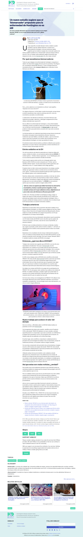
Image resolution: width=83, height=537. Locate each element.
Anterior (10, 508)
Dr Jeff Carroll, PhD (34, 38)
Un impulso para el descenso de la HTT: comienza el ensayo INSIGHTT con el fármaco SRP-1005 (41, 499)
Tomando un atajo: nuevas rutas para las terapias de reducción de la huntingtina (18, 499)
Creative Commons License (54, 533)
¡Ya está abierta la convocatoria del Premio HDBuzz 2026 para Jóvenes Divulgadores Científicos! (64, 499)
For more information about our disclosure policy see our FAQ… (39, 425)
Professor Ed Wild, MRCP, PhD (42, 41)
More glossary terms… (69, 479)
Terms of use (50, 535)
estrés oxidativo (22, 460)
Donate (26, 453)
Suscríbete (61, 527)
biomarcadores (12, 460)
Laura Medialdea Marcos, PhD (43, 43)
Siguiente (73, 508)
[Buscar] (73, 9)
